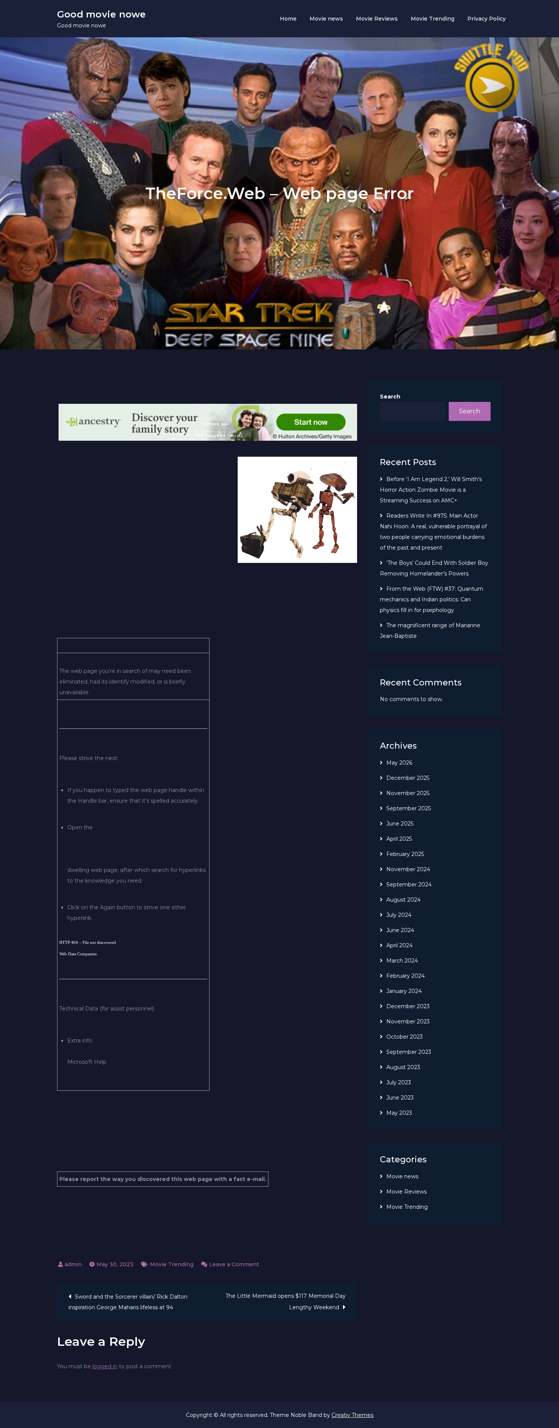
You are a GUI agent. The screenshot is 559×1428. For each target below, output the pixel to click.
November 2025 (407, 793)
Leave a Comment (234, 1264)
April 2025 (399, 838)
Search (390, 396)
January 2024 (404, 991)
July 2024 (398, 915)
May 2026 (399, 762)
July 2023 (398, 1082)
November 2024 (408, 869)
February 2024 (405, 975)
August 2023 (403, 1067)
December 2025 (407, 778)
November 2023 (408, 1021)
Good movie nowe (101, 14)
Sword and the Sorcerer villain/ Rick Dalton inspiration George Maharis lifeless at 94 (127, 1302)
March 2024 (402, 960)
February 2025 (405, 854)
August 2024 (403, 899)
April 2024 (399, 945)
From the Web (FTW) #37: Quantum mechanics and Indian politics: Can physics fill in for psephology (431, 599)
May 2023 (399, 1112)
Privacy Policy (486, 18)
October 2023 (404, 1036)
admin (73, 1264)
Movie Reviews (377, 18)
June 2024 (400, 930)
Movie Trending (432, 18)
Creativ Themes (352, 1415)
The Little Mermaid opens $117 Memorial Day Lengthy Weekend (286, 1302)
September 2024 (409, 884)
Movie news (326, 18)
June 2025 (399, 823)
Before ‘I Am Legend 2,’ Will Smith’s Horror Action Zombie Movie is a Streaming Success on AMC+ (431, 490)
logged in (105, 1366)
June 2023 (400, 1097)
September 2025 (408, 808)
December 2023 (408, 1006)
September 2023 (408, 1052)
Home (288, 18)
